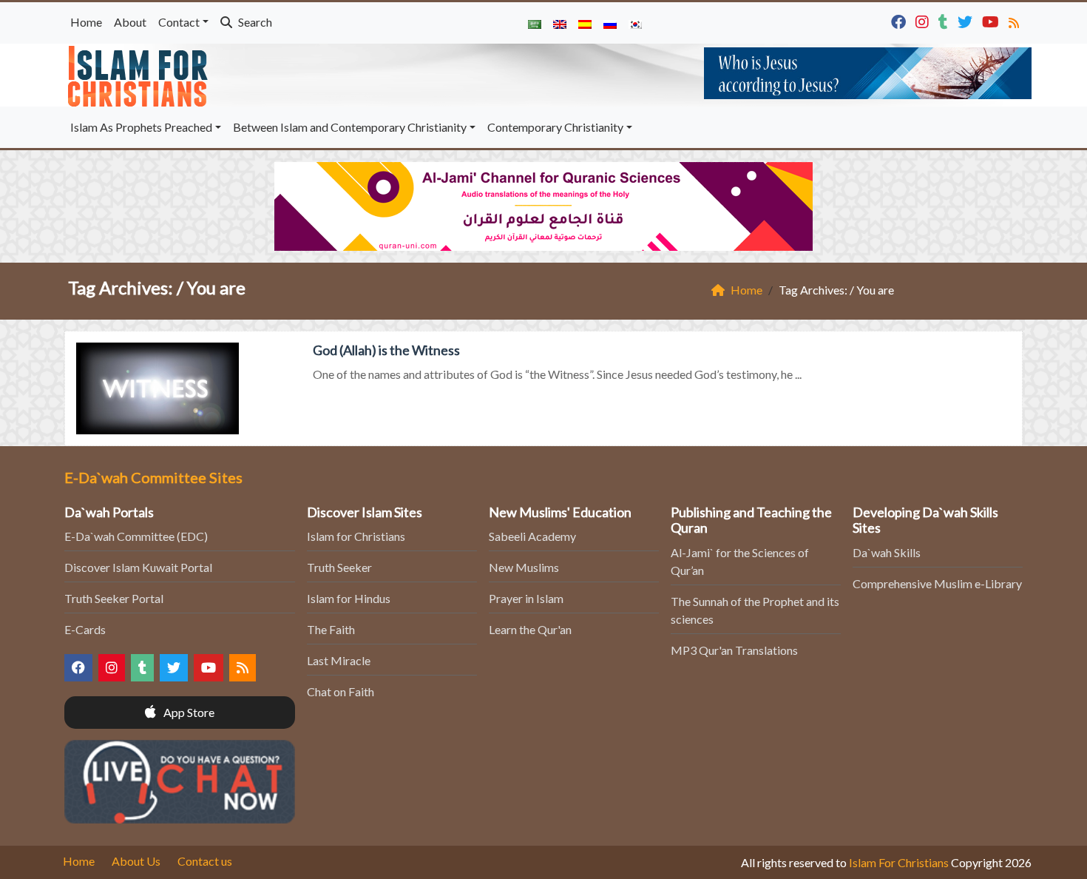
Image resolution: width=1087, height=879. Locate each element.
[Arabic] (534, 23)
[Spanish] (584, 23)
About (130, 22)
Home (86, 22)
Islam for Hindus (348, 598)
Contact (179, 22)
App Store (187, 712)
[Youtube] (992, 20)
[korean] (635, 23)
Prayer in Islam (526, 598)
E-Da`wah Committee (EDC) (136, 536)
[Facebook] (900, 20)
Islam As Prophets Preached (141, 127)
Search (254, 22)
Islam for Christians (356, 536)
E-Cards (85, 629)
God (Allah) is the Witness (386, 350)
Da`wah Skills (887, 552)
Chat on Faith (340, 691)
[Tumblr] (945, 20)
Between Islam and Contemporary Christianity (350, 127)
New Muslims (524, 567)
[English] (559, 23)
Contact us (204, 861)
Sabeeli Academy (532, 536)
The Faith (331, 629)
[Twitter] (967, 20)
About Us (136, 861)
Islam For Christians (899, 862)
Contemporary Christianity (555, 127)
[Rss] (1016, 20)
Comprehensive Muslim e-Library (937, 583)
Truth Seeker (339, 567)
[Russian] (610, 23)
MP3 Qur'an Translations (734, 650)
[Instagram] (923, 20)
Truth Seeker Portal (113, 598)
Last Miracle (338, 660)
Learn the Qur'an (530, 629)
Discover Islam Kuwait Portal (138, 567)
